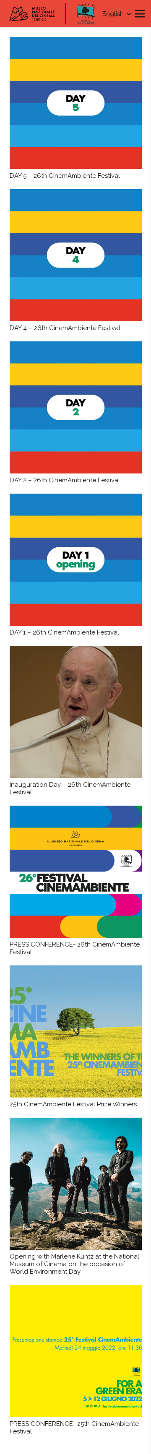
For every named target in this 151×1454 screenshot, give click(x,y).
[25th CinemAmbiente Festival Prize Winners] (76, 1031)
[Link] (86, 13)
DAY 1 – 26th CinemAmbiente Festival (64, 632)
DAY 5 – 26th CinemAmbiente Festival (65, 175)
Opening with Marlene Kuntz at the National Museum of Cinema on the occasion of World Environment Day (74, 1264)
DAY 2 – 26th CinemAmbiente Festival (65, 480)
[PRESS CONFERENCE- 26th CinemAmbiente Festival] (76, 872)
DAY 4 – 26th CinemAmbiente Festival (65, 328)
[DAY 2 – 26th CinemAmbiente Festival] (76, 407)
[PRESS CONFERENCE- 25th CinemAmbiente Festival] (76, 1351)
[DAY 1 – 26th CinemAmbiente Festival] (76, 560)
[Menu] (140, 13)
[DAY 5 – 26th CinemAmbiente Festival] (76, 103)
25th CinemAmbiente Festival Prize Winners (73, 1104)
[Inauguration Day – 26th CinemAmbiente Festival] (76, 712)
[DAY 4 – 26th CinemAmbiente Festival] (76, 255)
